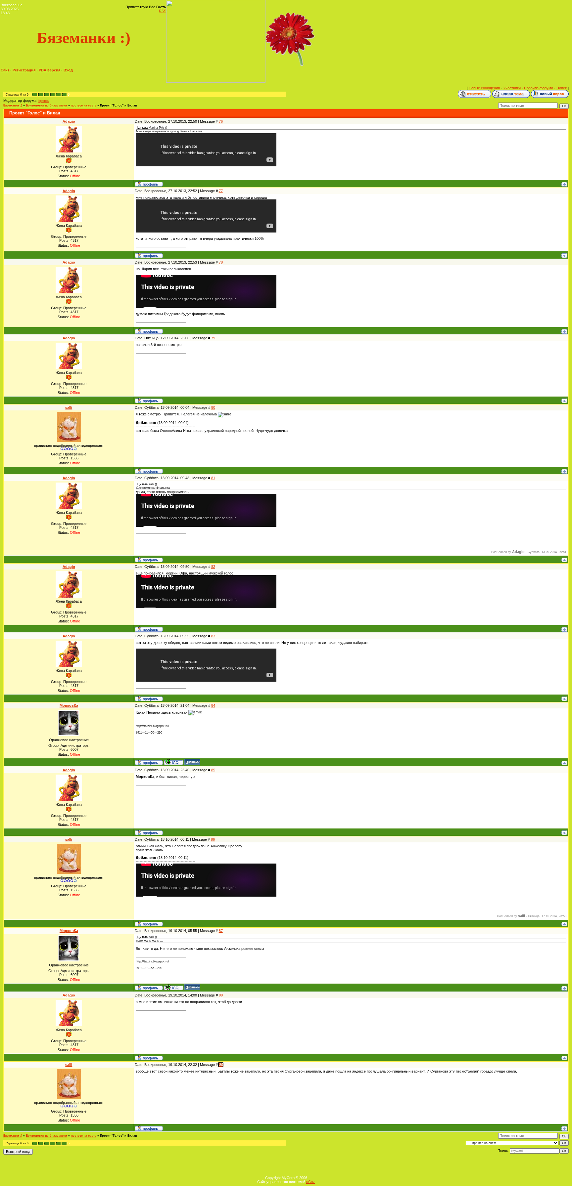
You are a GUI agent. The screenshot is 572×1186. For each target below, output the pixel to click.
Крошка (43, 101)
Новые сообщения (484, 88)
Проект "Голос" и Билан (118, 105)
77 (221, 191)
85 (213, 770)
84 (213, 705)
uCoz (310, 1182)
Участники (512, 88)
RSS (162, 11)
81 (213, 478)
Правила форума (538, 88)
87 (221, 931)
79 (213, 338)
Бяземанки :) (12, 105)
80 (213, 407)
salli (68, 407)
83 (213, 636)
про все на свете (83, 105)
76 (221, 121)
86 (213, 839)
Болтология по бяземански (46, 105)
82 (213, 567)
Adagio (69, 121)
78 (221, 262)
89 (221, 1065)
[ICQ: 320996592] (173, 762)
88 (221, 995)
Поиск (561, 88)
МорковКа (69, 705)
